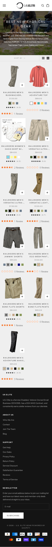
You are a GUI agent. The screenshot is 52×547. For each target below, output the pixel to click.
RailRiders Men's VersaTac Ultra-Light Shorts (39, 147)
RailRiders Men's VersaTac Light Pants (39, 201)
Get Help (7, 447)
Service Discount (10, 465)
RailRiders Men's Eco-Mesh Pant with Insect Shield (38, 255)
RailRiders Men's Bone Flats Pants (38, 305)
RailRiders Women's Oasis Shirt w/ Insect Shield (13, 147)
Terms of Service (10, 479)
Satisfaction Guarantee (13, 470)
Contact (6, 424)
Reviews (6, 475)
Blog (5, 434)
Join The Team (9, 429)
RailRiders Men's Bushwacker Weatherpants (13, 94)
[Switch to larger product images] (43, 58)
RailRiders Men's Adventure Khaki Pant (13, 359)
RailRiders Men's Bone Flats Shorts (13, 305)
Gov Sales (7, 452)
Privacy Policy (9, 456)
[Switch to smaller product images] (48, 58)
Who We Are (8, 420)
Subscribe (13, 515)
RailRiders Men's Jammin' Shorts (13, 255)
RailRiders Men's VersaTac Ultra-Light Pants (13, 201)
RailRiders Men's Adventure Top (39, 93)
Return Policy (8, 461)
